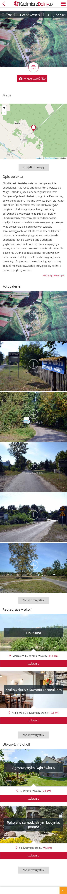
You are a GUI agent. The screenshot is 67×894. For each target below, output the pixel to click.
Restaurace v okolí (17, 609)
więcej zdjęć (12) (34, 78)
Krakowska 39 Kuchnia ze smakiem (33, 689)
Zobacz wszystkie (33, 600)
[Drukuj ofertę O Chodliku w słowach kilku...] (33, 67)
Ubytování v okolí (16, 744)
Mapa (6, 95)
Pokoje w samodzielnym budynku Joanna (33, 824)
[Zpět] (3, 3)
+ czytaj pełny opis (54, 275)
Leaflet (39, 158)
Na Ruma (33, 633)
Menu (63, 3)
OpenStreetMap (51, 158)
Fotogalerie (11, 286)
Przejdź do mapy (33, 167)
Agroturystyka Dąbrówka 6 (33, 767)
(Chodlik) (59, 15)
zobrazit (33, 663)
